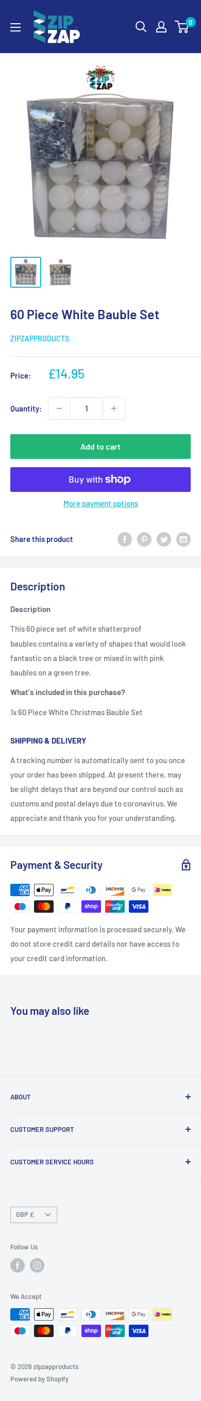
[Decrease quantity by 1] (59, 408)
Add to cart (100, 446)
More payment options (100, 503)
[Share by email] (183, 539)
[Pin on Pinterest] (144, 539)
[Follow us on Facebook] (17, 1265)
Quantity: (26, 408)
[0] (182, 27)
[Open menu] (15, 27)
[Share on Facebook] (125, 539)
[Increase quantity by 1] (114, 408)
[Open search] (141, 26)
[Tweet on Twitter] (164, 539)
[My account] (161, 26)
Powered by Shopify (39, 1379)
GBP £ (25, 1214)
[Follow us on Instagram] (37, 1265)
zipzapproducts (39, 338)
